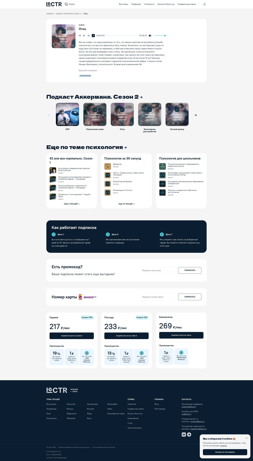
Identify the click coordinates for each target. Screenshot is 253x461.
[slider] (107, 35)
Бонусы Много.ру (166, 4)
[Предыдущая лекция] (80, 36)
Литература (51, 409)
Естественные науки (116, 414)
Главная (49, 14)
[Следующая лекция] (89, 36)
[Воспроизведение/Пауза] (84, 35)
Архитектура (92, 404)
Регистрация (160, 409)
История (90, 409)
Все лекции (51, 404)
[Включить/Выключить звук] (150, 35)
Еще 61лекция (126, 204)
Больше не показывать (225, 452)
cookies (223, 446)
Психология (51, 418)
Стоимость (149, 4)
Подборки (136, 4)
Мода (89, 414)
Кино (48, 414)
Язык (89, 418)
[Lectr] (62, 390)
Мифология (71, 414)
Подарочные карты (187, 4)
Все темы (123, 4)
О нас (130, 423)
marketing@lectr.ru (198, 429)
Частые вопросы (135, 428)
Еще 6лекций (71, 204)
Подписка (132, 404)
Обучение (71, 418)
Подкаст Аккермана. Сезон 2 (68, 14)
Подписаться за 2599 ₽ (71, 336)
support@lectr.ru (189, 407)
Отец (82, 29)
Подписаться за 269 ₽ (181, 335)
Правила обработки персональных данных (74, 447)
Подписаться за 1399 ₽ (126, 336)
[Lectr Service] (54, 4)
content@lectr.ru (197, 421)
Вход (157, 404)
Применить (189, 270)
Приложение (133, 418)
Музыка (70, 409)
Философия (112, 404)
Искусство (71, 404)
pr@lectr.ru (186, 414)
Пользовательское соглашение (104, 447)
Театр (109, 409)
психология (85, 76)
